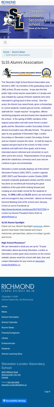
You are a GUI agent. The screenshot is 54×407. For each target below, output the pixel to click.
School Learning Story (12, 353)
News (4, 311)
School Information (10, 316)
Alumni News (18, 51)
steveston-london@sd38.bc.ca (14, 384)
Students (6, 348)
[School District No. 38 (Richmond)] (8, 2)
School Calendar (9, 322)
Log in (47, 391)
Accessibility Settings (14, 400)
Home (6, 51)
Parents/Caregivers (11, 332)
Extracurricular (8, 343)
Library (5, 337)
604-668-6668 (13, 382)
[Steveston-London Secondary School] (13, 19)
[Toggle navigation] (5, 42)
